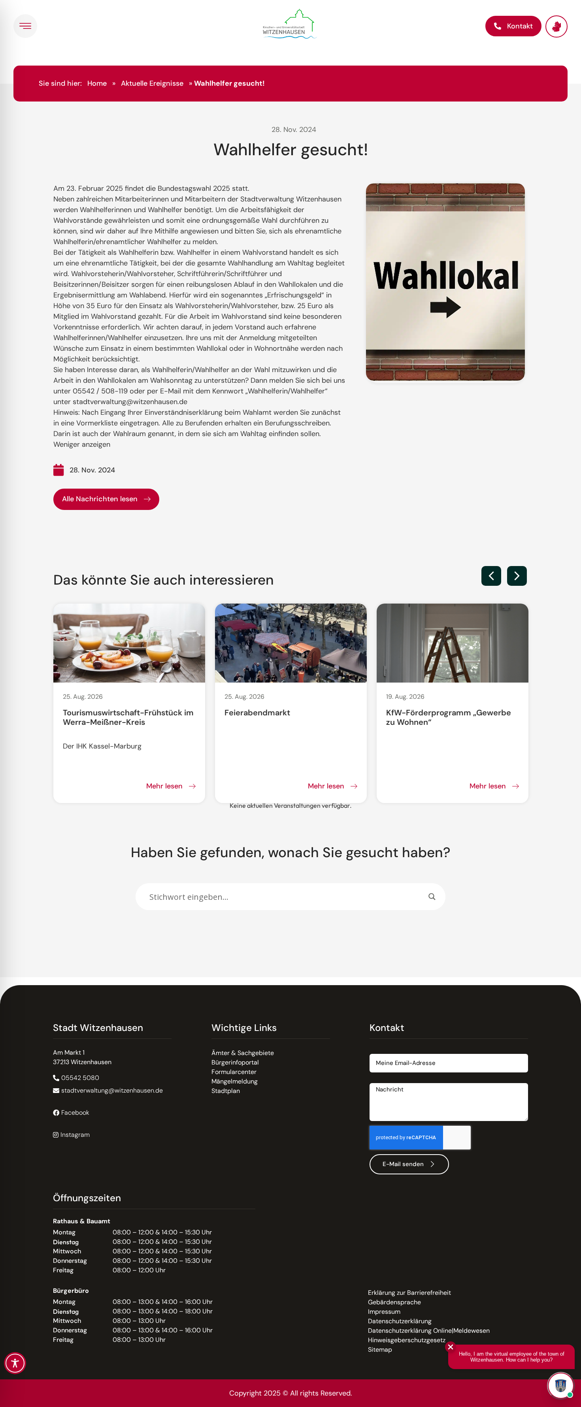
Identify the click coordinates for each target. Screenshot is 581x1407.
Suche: (145, 879)
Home (97, 83)
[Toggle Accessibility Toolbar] (15, 1363)
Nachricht (384, 1080)
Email (377, 1051)
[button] (491, 576)
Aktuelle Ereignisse (152, 83)
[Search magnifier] (432, 896)
